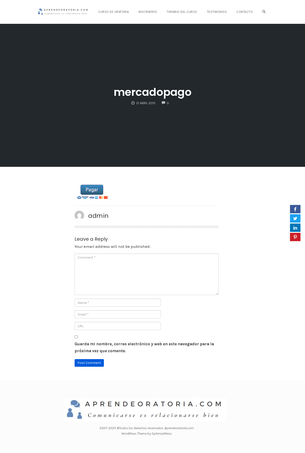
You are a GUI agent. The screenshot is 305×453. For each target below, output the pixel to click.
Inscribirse (147, 12)
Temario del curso (182, 12)
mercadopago (153, 92)
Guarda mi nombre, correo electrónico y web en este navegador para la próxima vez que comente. (144, 347)
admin (98, 215)
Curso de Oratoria (113, 12)
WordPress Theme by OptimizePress (147, 433)
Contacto (244, 12)
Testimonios (217, 12)
